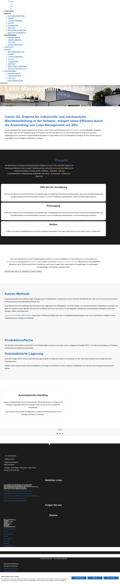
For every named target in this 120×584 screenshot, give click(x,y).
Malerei (6, 543)
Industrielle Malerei (17, 30)
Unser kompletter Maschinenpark (15, 498)
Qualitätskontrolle (17, 33)
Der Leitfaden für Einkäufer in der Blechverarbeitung (21, 496)
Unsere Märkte (14, 40)
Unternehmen (10, 35)
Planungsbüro (74, 130)
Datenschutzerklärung (11, 564)
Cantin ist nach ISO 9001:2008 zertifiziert (18, 315)
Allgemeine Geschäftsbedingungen (15, 488)
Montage (12, 28)
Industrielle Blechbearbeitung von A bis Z (17, 493)
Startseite (9, 11)
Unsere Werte (14, 37)
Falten (11, 23)
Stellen (11, 42)
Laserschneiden (15, 21)
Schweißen (13, 25)
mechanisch (33, 262)
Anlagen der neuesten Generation (67, 262)
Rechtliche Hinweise (11, 566)
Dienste (7, 13)
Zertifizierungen (15, 45)
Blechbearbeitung (16, 16)
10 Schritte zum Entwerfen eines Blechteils (18, 491)
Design (11, 18)
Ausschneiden (8, 521)
